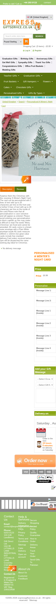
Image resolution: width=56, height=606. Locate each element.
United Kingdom (9, 102)
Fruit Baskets (10, 81)
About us (33, 12)
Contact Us (9, 574)
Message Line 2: (43, 301)
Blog (40, 12)
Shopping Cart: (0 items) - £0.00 (37, 46)
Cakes (7, 87)
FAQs (20, 529)
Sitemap (22, 545)
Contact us (48, 12)
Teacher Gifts (10, 75)
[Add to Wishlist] (53, 487)
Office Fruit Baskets (34, 66)
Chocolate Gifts (23, 87)
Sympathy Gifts (25, 62)
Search (22, 102)
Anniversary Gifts (44, 59)
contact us (47, 5)
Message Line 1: (43, 290)
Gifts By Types (35, 93)
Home (24, 12)
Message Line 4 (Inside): (43, 349)
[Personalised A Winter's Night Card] (25, 179)
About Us (22, 572)
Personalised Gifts (13, 93)
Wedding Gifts (8, 70)
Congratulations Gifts (12, 66)
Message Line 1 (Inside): (43, 312)
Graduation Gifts (9, 59)
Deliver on (41, 432)
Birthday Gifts (27, 59)
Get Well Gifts (8, 62)
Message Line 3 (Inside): (43, 337)
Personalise (41, 285)
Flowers (47, 81)
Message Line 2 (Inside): (43, 324)
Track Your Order (33, 553)
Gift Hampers (29, 81)
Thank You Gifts (42, 62)
